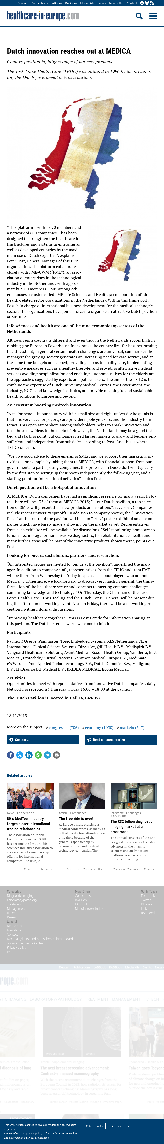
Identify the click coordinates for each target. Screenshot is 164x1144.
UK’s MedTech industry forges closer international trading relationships (28, 823)
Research (13, 917)
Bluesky (146, 904)
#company (119, 869)
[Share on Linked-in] (29, 755)
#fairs (101, 869)
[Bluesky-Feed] (147, 3)
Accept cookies (120, 1126)
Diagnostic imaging (20, 895)
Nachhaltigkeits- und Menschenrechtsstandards (40, 939)
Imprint (12, 952)
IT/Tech (12, 913)
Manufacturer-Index (89, 908)
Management (16, 908)
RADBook (71, 3)
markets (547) (132, 727)
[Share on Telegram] (47, 755)
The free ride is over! (76, 818)
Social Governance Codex (25, 943)
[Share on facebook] (10, 755)
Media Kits (87, 3)
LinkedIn (147, 908)
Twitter (146, 900)
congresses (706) (64, 727)
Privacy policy (16, 947)
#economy (46, 869)
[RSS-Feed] (152, 3)
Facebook (148, 895)
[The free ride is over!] (82, 796)
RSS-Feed (148, 913)
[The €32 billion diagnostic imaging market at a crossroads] (134, 796)
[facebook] (142, 3)
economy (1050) (99, 727)
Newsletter (116, 3)
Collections (83, 895)
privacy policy (34, 1133)
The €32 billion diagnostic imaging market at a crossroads (131, 826)
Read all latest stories (108, 740)
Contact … (21, 740)
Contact (132, 3)
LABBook (56, 3)
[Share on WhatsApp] (38, 755)
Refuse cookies (94, 1126)
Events (101, 3)
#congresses (31, 869)
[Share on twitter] (19, 755)
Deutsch (22, 3)
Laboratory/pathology (22, 900)
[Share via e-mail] (56, 755)
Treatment (14, 904)
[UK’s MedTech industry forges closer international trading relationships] (30, 796)
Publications (39, 3)
